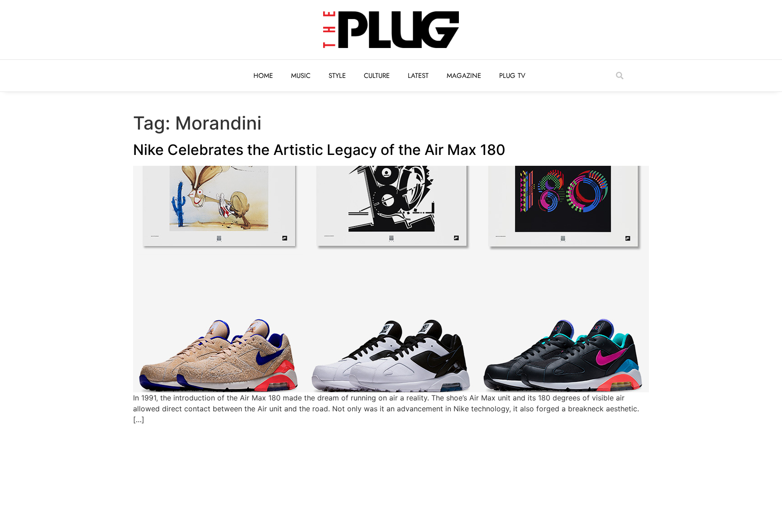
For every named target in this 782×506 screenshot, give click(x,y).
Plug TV (512, 76)
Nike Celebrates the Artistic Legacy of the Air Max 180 (319, 150)
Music (300, 76)
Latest (418, 76)
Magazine (464, 76)
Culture (377, 76)
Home (263, 76)
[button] (619, 75)
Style (337, 76)
